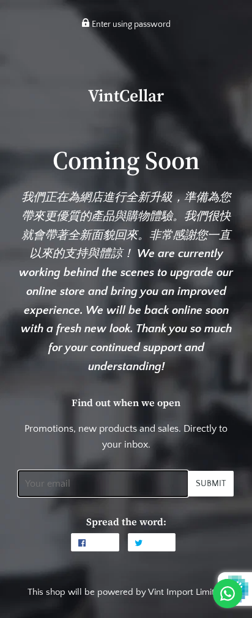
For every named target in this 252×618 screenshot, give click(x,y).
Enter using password (130, 24)
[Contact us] (227, 593)
